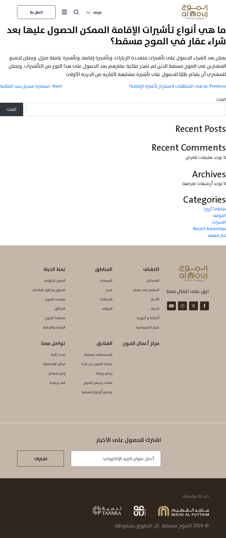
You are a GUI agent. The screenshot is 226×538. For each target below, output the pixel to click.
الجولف (219, 215)
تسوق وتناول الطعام (49, 289)
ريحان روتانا (104, 373)
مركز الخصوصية (147, 327)
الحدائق (59, 308)
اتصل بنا (36, 12)
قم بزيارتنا (57, 382)
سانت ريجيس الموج (97, 382)
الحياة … (153, 308)
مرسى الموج (55, 299)
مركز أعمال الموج (141, 343)
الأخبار (155, 299)
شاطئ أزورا (214, 209)
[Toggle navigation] (64, 12)
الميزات (219, 222)
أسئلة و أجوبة (148, 318)
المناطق (103, 269)
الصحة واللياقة (54, 327)
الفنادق (104, 343)
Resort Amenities (209, 229)
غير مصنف (217, 235)
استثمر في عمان (146, 289)
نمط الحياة (54, 269)
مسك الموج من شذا (96, 364)
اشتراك (40, 459)
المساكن (152, 280)
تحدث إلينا (58, 354)
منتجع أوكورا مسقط (97, 392)
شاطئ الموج (55, 318)
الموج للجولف (54, 280)
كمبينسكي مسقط (98, 354)
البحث (221, 99)
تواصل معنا (53, 343)
